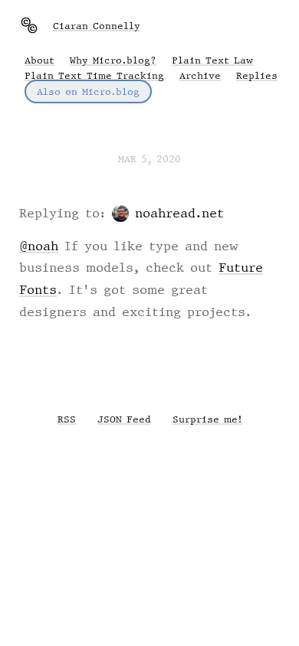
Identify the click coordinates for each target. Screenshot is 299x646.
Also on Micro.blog (88, 91)
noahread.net (179, 212)
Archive (200, 75)
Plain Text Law (212, 60)
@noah (38, 245)
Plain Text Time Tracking (94, 75)
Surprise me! (207, 419)
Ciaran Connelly (96, 25)
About (39, 60)
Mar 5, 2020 (149, 159)
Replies (257, 75)
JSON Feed (124, 419)
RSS (67, 419)
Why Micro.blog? (113, 60)
